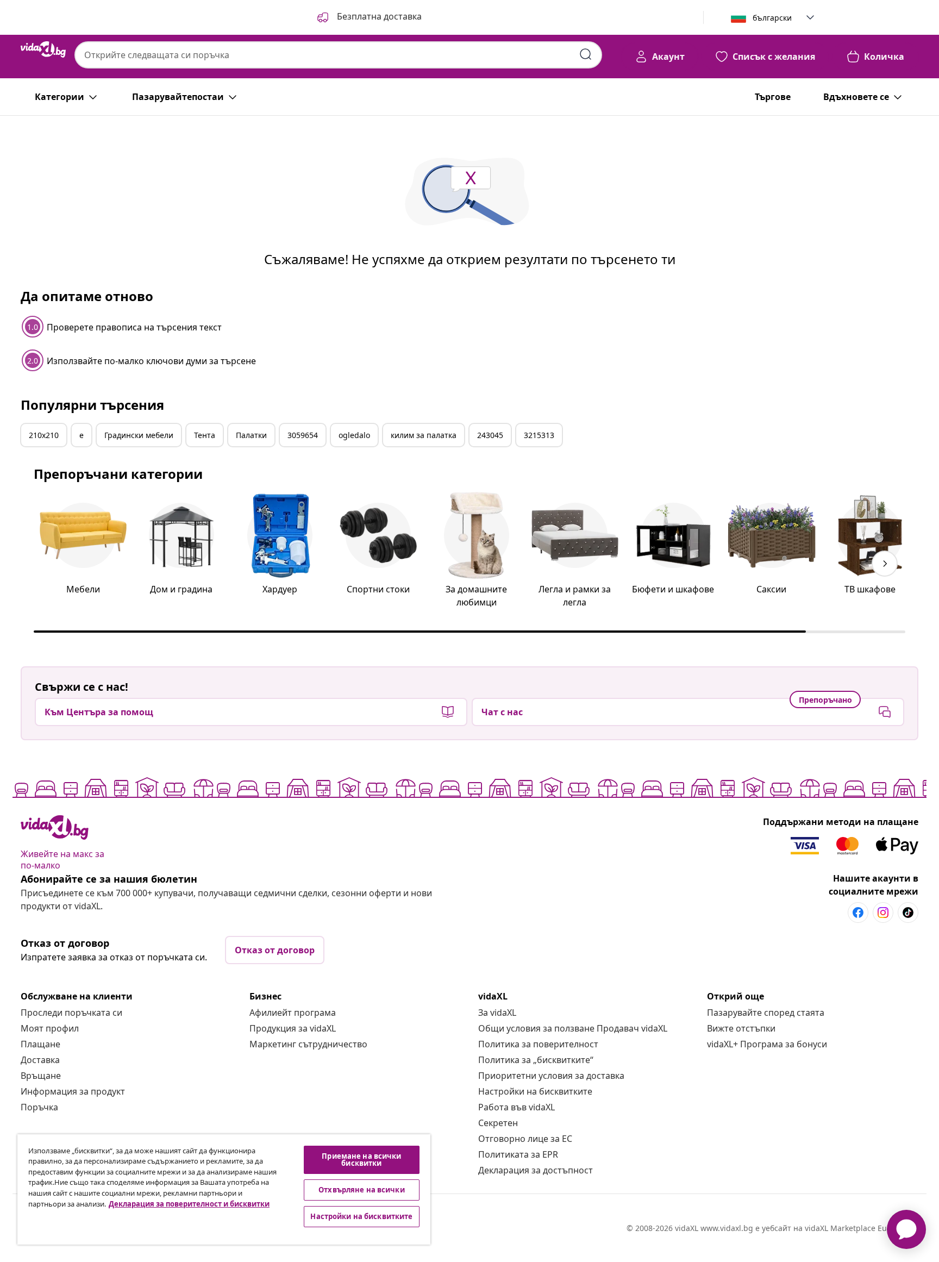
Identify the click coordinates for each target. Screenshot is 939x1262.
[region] (223, 1189)
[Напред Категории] (885, 564)
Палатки (251, 435)
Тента (204, 435)
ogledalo (354, 435)
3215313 (539, 435)
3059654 (302, 435)
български (772, 18)
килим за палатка (423, 435)
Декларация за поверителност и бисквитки (189, 1204)
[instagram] (883, 912)
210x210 (44, 435)
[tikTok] (908, 912)
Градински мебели (138, 435)
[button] (368, 17)
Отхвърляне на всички (361, 1190)
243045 (490, 435)
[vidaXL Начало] (43, 49)
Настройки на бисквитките (535, 1091)
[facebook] (858, 912)
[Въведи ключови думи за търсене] (585, 54)
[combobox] (338, 54)
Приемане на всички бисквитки (361, 1159)
